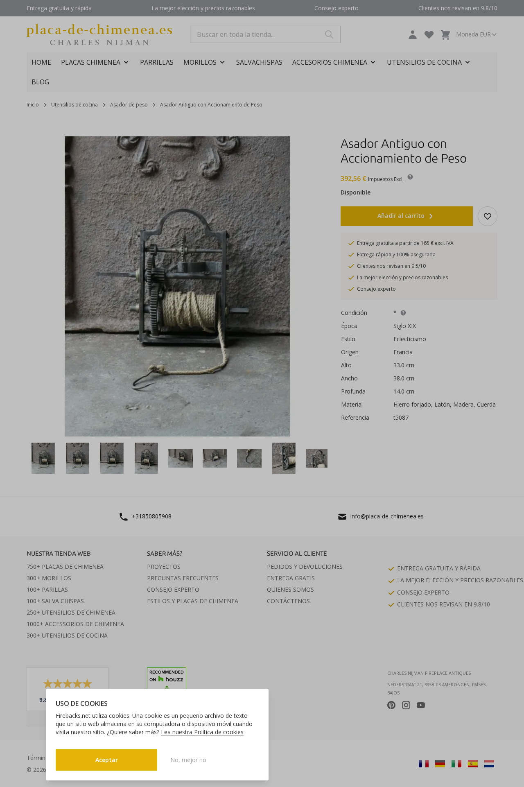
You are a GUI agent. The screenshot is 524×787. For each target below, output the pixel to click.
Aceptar (106, 760)
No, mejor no (188, 760)
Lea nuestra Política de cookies (202, 732)
